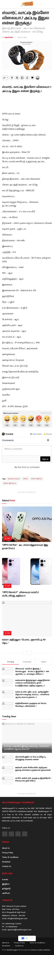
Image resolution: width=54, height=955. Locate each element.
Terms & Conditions (10, 857)
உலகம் (5, 879)
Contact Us (6, 866)
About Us (6, 848)
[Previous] (24, 653)
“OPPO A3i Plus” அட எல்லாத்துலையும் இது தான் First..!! (25, 547)
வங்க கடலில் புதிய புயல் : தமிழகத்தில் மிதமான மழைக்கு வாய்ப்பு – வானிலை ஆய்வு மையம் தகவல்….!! (32, 694)
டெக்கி (7, 538)
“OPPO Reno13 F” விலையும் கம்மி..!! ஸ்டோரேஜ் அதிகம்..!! (20, 594)
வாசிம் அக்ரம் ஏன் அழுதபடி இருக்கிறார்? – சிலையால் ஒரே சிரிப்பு (33, 779)
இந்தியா (5, 884)
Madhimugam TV (13, 950)
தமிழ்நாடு (6, 888)
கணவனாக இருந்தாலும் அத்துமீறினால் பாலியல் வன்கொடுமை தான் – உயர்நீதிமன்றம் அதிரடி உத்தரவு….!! (32, 683)
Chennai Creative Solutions (40, 950)
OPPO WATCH (36, 478)
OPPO (25, 478)
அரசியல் (6, 893)
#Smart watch (14, 478)
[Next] (29, 653)
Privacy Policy (7, 852)
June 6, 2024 (22, 37)
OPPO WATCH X (9, 483)
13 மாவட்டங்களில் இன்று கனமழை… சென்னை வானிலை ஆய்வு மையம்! (26, 747)
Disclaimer (6, 861)
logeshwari (8, 37)
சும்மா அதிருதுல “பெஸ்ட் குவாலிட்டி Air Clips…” (24, 641)
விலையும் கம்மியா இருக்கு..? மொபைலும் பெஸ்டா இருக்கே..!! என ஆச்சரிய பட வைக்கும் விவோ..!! (32, 671)
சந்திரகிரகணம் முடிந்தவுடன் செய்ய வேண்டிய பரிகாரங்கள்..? (31, 705)
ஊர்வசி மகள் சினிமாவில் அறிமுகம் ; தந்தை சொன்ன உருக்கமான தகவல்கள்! (33, 769)
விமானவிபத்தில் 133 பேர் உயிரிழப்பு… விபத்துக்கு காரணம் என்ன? (31, 758)
